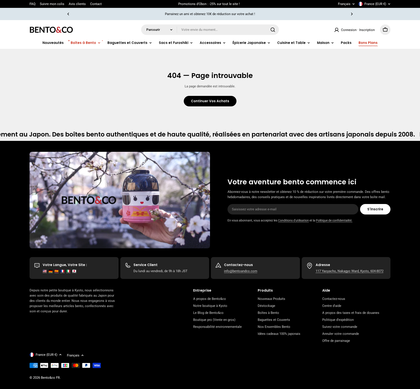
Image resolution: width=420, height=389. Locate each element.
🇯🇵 (74, 271)
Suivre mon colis (52, 4)
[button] (68, 14)
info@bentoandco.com (240, 271)
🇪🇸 (56, 271)
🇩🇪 (51, 271)
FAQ (32, 4)
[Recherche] (272, 29)
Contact (96, 4)
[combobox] (210, 29)
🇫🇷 (62, 271)
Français (344, 4)
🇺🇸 (45, 271)
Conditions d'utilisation (293, 220)
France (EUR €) (375, 4)
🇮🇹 (68, 271)
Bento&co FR (50, 378)
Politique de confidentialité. (334, 220)
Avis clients (77, 4)
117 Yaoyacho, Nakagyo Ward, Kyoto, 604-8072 (349, 271)
